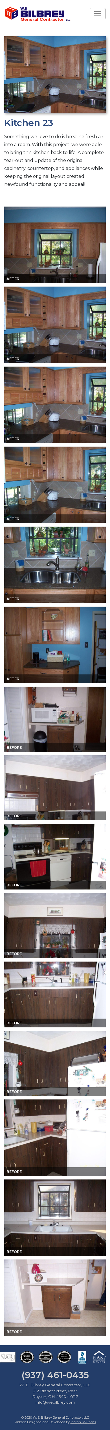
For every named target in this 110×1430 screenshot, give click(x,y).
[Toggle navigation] (97, 13)
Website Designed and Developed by (55, 1422)
